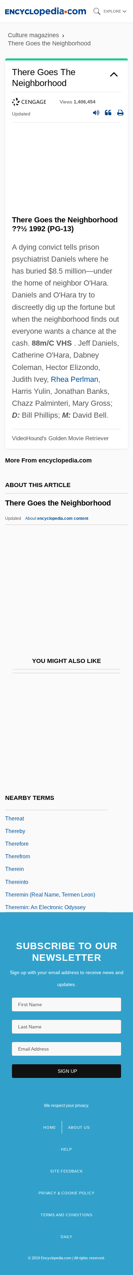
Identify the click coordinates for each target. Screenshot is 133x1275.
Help (66, 1149)
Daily (66, 1237)
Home (49, 1127)
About (56, 518)
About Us (78, 1127)
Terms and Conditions (66, 1215)
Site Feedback (66, 1171)
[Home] (45, 11)
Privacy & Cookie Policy (66, 1193)
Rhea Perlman (74, 379)
